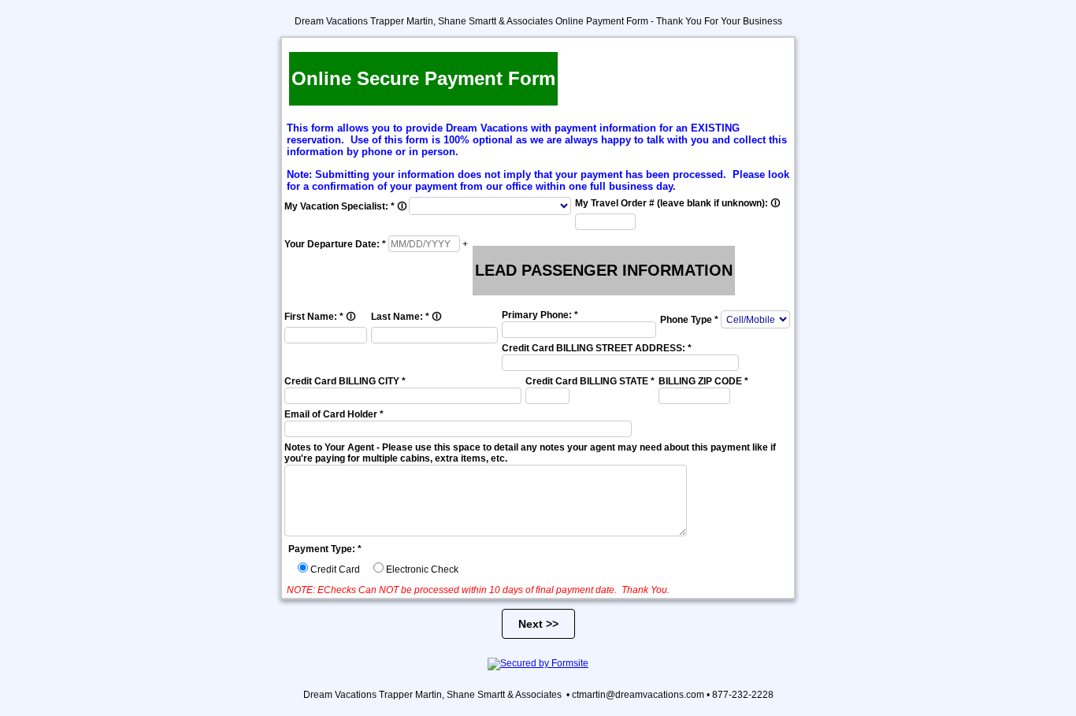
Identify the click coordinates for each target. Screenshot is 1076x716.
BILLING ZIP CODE (703, 381)
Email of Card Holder (334, 414)
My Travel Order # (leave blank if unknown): (677, 203)
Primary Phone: (540, 315)
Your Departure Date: (335, 244)
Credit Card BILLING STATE (590, 381)
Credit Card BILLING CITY (345, 381)
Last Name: (406, 316)
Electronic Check (422, 569)
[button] (465, 244)
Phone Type (689, 319)
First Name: (319, 316)
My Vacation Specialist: (345, 206)
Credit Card (335, 569)
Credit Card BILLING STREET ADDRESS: (597, 348)
